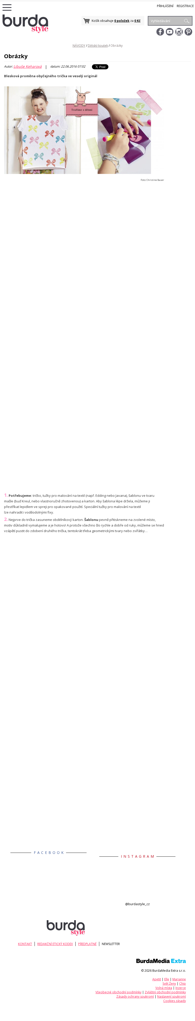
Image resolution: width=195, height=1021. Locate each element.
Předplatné (87, 944)
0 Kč (137, 21)
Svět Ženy (169, 983)
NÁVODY (79, 45)
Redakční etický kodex (55, 944)
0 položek (121, 21)
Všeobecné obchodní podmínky (118, 992)
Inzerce (180, 988)
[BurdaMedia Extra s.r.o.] (161, 962)
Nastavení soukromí (171, 996)
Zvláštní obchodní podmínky (165, 992)
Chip (182, 983)
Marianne (179, 979)
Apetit (156, 979)
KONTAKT (25, 944)
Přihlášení (165, 6)
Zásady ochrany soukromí (135, 996)
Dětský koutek (98, 45)
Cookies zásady (174, 1001)
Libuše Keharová (27, 66)
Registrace (185, 6)
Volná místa (163, 988)
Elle (166, 979)
